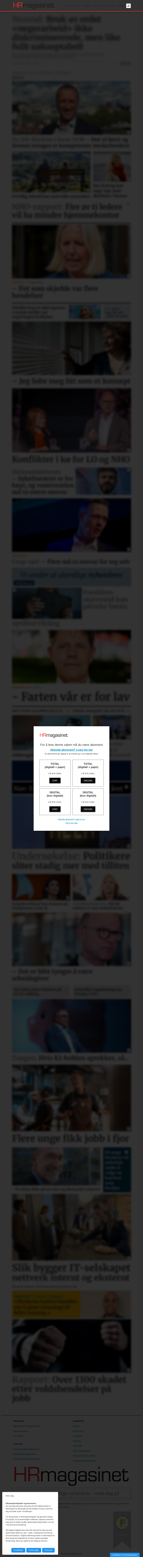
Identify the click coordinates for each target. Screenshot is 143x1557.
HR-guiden (77, 1445)
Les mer (65, 1506)
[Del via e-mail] (129, 63)
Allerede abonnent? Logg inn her (71, 749)
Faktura (88, 780)
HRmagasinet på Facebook (84, 1460)
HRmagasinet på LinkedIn (84, 1455)
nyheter (34, 73)
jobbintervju (47, 73)
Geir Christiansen (20, 1431)
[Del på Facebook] (122, 63)
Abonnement (98, 6)
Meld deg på (24, 583)
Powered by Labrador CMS (71, 1554)
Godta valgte (34, 1550)
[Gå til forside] (34, 6)
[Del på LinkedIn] (125, 63)
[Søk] (128, 6)
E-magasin (77, 1436)
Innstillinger (18, 1550)
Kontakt (85, 6)
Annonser (111, 6)
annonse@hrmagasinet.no (24, 1454)
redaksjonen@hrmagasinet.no (26, 1449)
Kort (55, 780)
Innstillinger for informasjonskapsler (124, 1555)
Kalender (121, 6)
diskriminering (63, 73)
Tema (64, 6)
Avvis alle (48, 1550)
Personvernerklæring (82, 1450)
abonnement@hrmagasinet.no (26, 1458)
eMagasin (76, 6)
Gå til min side (71, 823)
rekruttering (20, 73)
